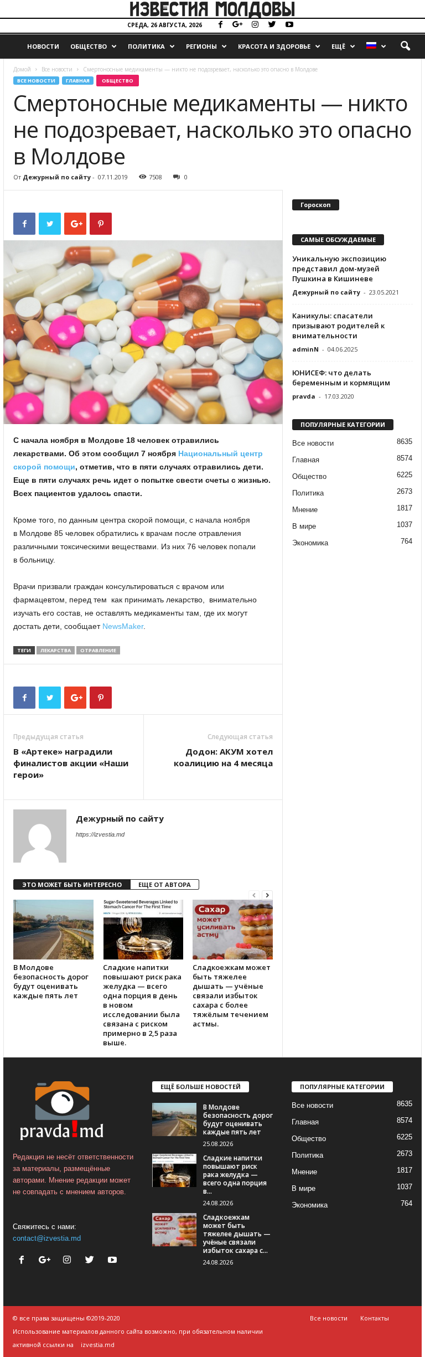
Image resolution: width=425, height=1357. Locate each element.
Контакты (374, 1318)
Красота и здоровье (274, 46)
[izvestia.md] (212, 9)
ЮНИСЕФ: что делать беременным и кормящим (341, 378)
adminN (305, 349)
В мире (304, 526)
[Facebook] (220, 25)
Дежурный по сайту (57, 177)
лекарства (55, 650)
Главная (78, 80)
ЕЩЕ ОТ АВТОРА (164, 884)
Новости (43, 46)
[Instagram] (255, 25)
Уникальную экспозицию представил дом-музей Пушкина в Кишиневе (339, 268)
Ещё (338, 46)
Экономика (310, 543)
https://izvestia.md (100, 834)
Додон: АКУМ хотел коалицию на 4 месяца (223, 757)
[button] (405, 46)
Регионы (201, 46)
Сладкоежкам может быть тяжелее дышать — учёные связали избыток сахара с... (237, 1233)
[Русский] (376, 46)
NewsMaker (122, 626)
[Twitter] (272, 25)
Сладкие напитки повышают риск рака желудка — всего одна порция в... (235, 1174)
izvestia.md (98, 1344)
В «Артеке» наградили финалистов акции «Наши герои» (70, 763)
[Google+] (238, 25)
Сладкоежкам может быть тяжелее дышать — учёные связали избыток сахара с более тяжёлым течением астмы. (232, 995)
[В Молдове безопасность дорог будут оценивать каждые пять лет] (53, 929)
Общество (88, 46)
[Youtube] (289, 25)
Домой (22, 69)
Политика (146, 46)
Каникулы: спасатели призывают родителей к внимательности (338, 325)
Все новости (57, 69)
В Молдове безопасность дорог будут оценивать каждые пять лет (51, 981)
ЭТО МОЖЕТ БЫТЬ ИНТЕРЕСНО (72, 884)
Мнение (305, 509)
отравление (98, 650)
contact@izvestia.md (47, 1238)
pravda (303, 396)
